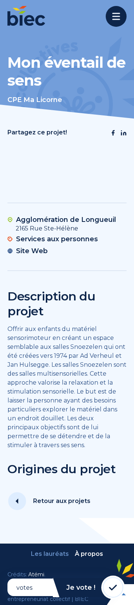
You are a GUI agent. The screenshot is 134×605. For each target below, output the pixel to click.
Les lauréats (50, 553)
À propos (89, 553)
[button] (113, 133)
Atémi (36, 574)
